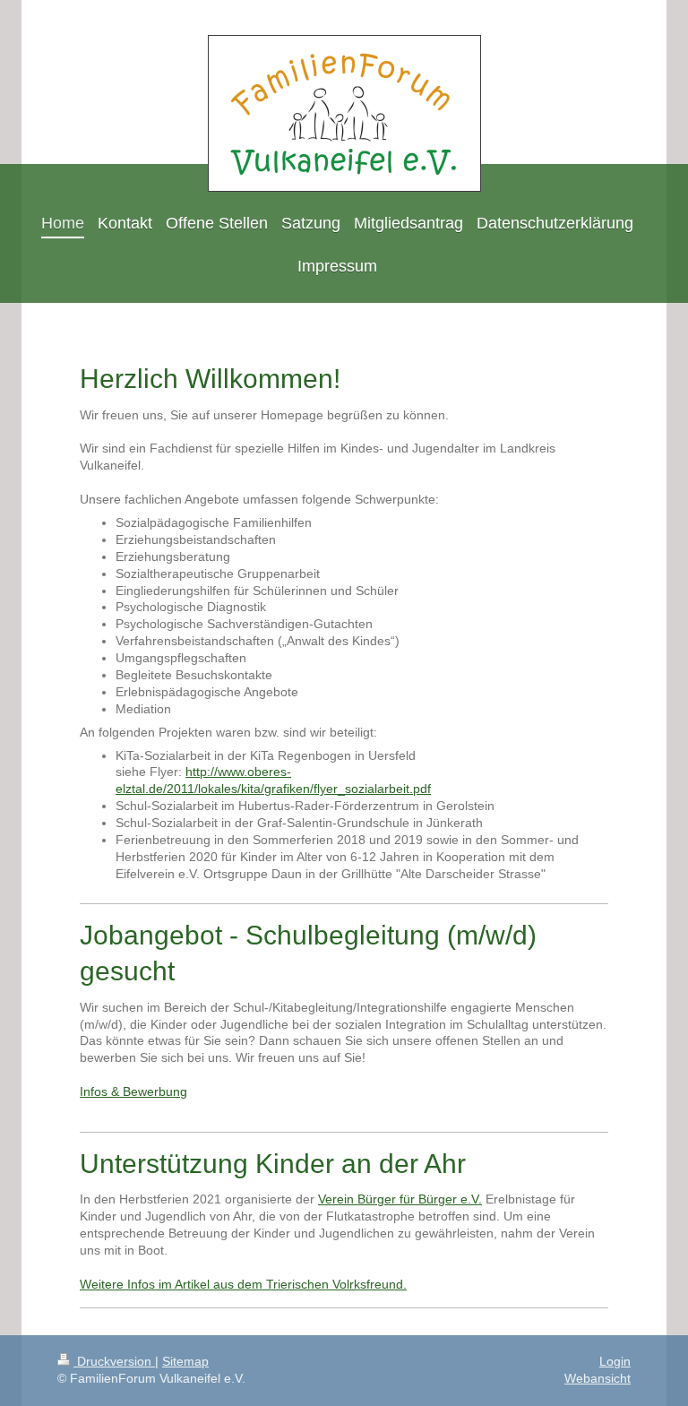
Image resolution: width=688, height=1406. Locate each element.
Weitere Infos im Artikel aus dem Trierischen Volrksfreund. (243, 1284)
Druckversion (114, 1361)
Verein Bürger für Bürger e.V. (400, 1199)
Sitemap (185, 1361)
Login (615, 1361)
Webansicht (597, 1378)
